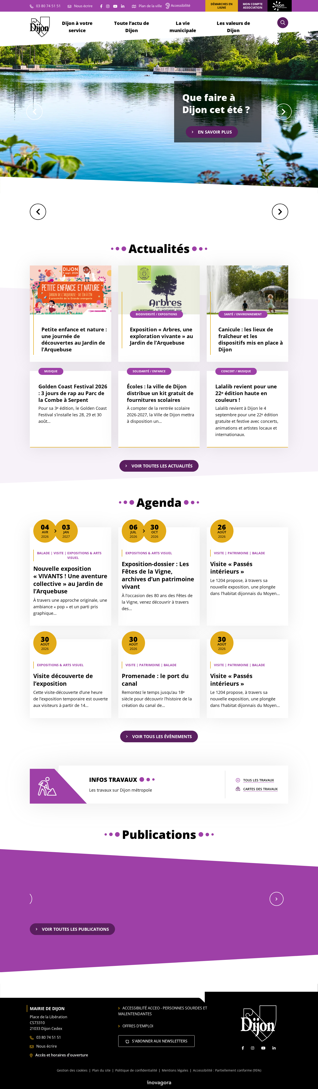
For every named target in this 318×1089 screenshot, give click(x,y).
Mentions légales (175, 1070)
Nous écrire (46, 1046)
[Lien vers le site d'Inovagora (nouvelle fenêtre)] (159, 1082)
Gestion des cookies (72, 1070)
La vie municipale (182, 27)
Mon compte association (253, 6)
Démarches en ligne (222, 6)
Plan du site (101, 1070)
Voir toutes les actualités (162, 466)
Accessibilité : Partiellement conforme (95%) (227, 1070)
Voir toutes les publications (75, 929)
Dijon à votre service (77, 27)
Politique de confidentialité (136, 1070)
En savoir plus (215, 132)
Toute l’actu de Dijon (131, 27)
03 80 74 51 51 (48, 1037)
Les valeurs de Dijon (233, 27)
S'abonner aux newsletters (159, 1041)
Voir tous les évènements (162, 736)
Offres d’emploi (137, 1025)
